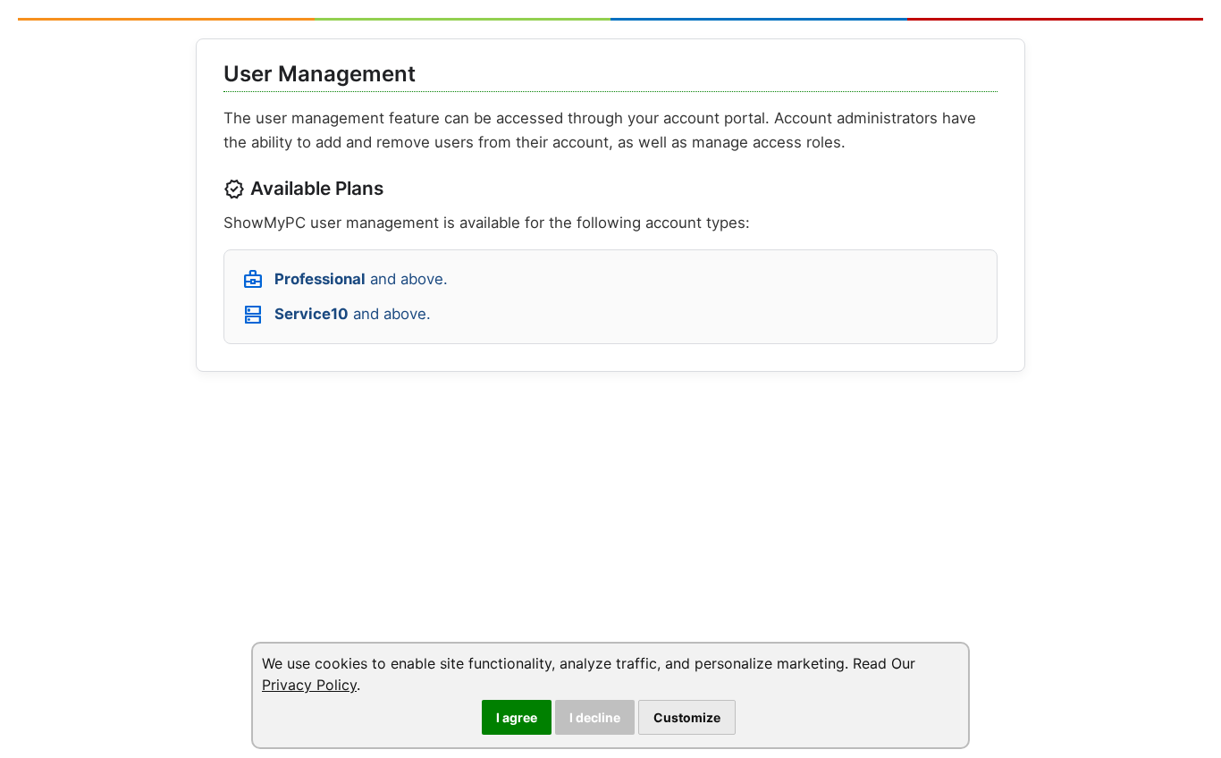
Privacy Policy (309, 685)
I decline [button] (594, 717)
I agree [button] (516, 717)
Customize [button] (686, 717)
